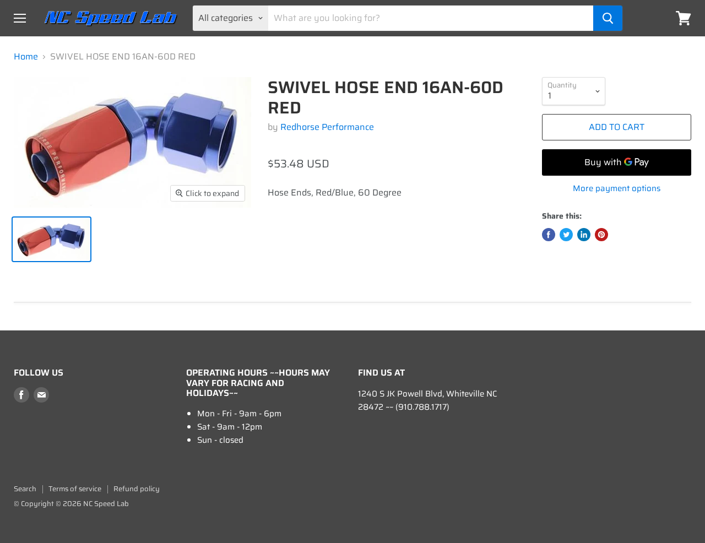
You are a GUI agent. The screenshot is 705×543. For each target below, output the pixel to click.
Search (25, 489)
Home (26, 57)
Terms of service (74, 489)
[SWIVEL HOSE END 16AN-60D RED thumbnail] (51, 239)
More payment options (616, 188)
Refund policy (136, 489)
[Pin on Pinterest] (601, 234)
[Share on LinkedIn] (583, 234)
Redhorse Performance (327, 127)
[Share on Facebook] (548, 234)
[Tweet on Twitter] (566, 234)
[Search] (607, 18)
